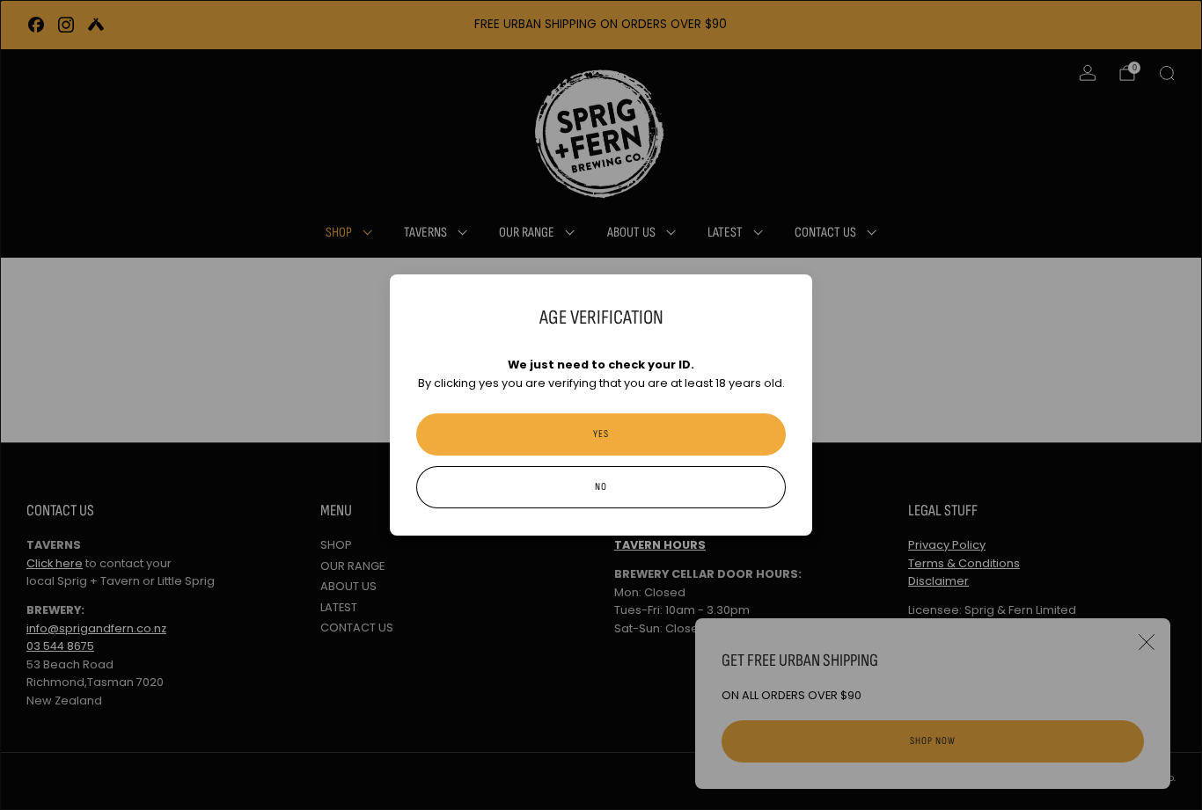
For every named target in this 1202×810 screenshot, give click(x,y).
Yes (601, 434)
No (601, 486)
